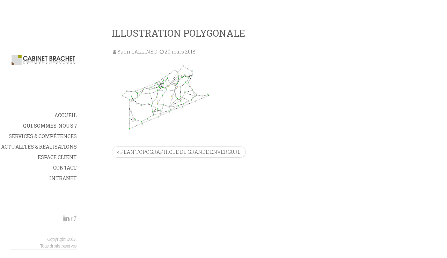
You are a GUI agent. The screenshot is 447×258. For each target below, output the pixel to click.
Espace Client (57, 157)
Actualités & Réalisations (39, 146)
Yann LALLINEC (137, 51)
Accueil (65, 115)
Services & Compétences (43, 136)
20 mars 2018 (180, 51)
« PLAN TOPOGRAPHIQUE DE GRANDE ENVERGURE (179, 152)
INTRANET (63, 178)
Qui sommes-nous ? (50, 125)
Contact (65, 167)
